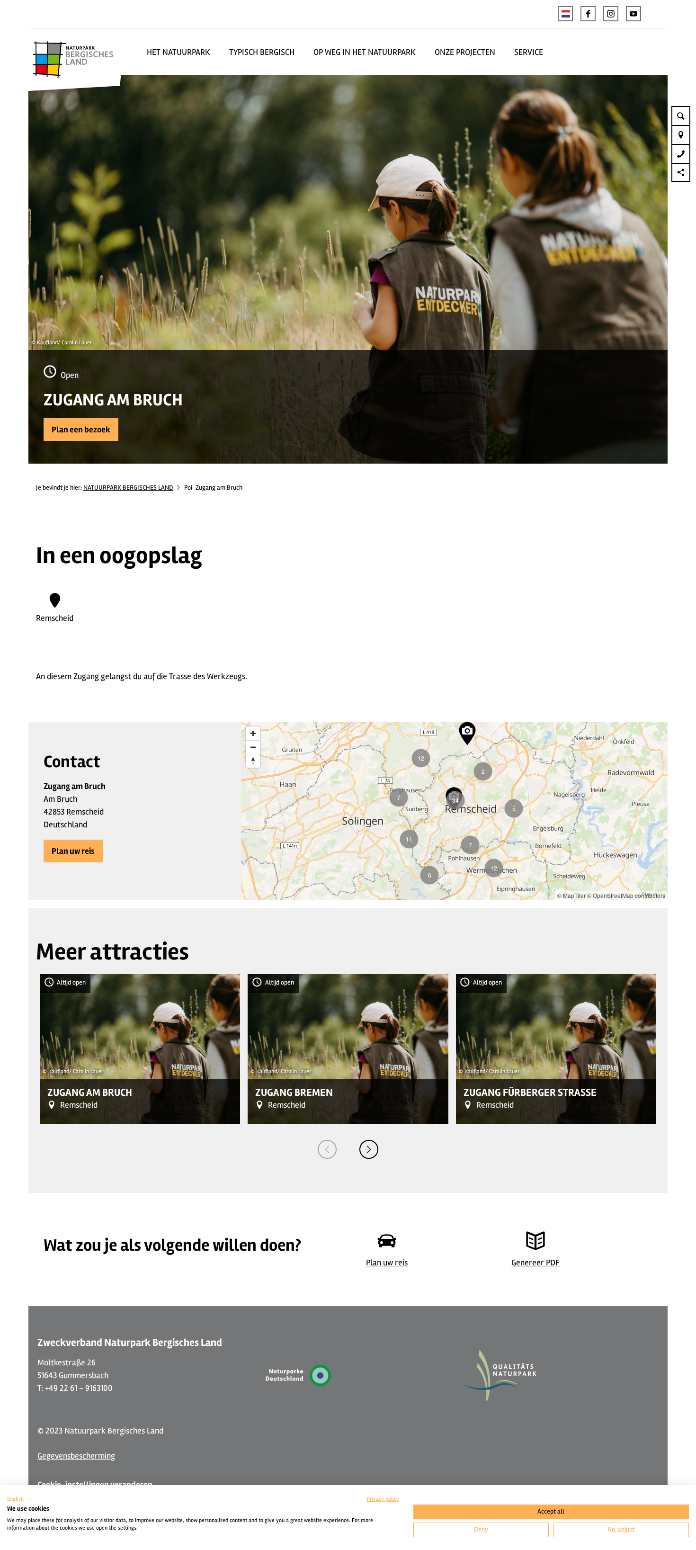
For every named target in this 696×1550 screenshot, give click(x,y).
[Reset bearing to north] (253, 761)
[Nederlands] (565, 13)
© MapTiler (571, 895)
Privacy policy (383, 1499)
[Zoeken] (680, 115)
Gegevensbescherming (76, 1456)
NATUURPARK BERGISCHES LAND (128, 488)
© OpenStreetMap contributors (626, 895)
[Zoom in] (253, 733)
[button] (588, 13)
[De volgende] (368, 1149)
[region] (454, 811)
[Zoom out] (253, 747)
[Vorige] (327, 1149)
